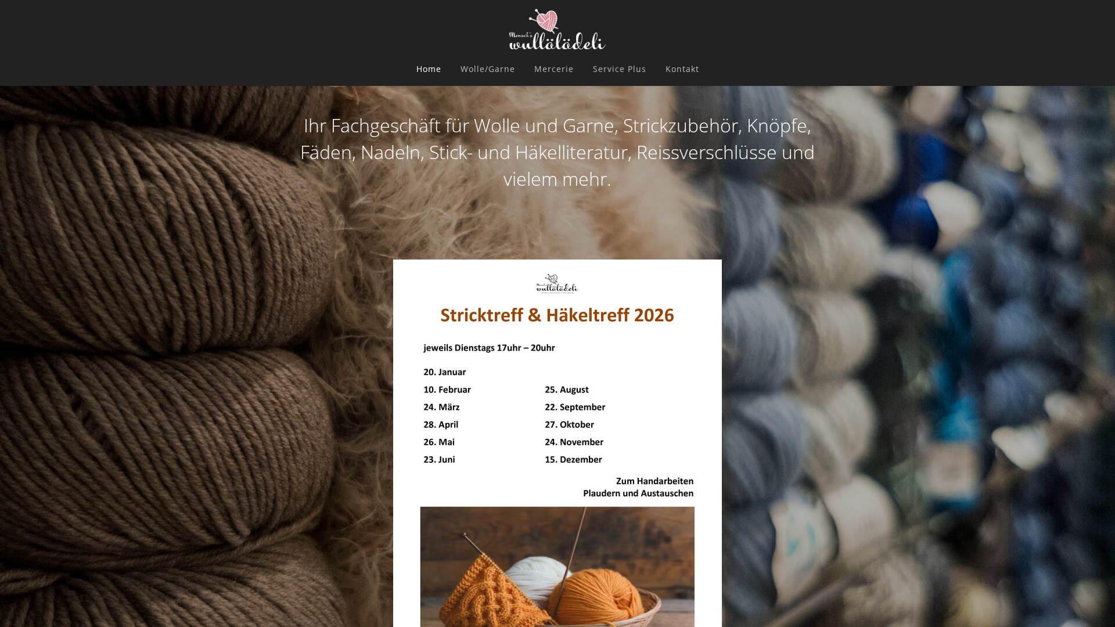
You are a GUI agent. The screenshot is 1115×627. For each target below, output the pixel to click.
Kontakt (682, 68)
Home (428, 68)
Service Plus (619, 68)
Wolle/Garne (488, 68)
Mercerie (554, 68)
